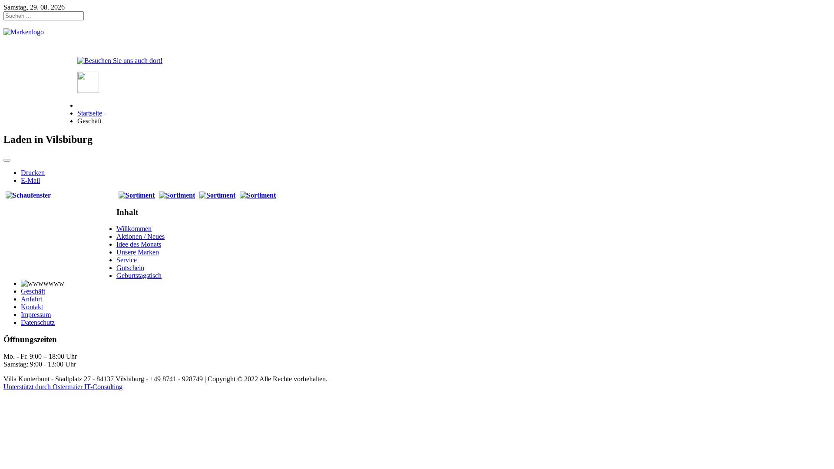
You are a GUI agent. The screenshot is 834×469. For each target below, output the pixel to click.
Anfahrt (31, 299)
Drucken (33, 172)
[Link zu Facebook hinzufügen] (119, 60)
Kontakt (32, 306)
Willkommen (134, 228)
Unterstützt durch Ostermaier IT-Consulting (62, 386)
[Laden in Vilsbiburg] (136, 195)
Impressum (36, 314)
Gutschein (130, 267)
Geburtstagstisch (139, 275)
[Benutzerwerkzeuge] (6, 160)
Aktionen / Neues (140, 236)
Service (126, 260)
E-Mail (30, 180)
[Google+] (88, 90)
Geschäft (33, 291)
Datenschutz (38, 322)
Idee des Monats (138, 244)
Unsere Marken (137, 252)
